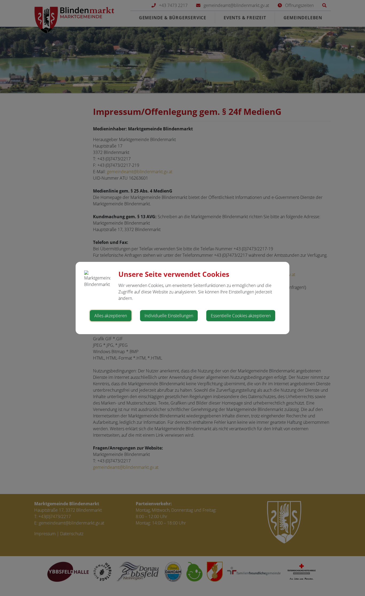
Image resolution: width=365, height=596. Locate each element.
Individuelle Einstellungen (169, 316)
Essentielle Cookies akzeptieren (241, 316)
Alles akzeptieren (110, 316)
